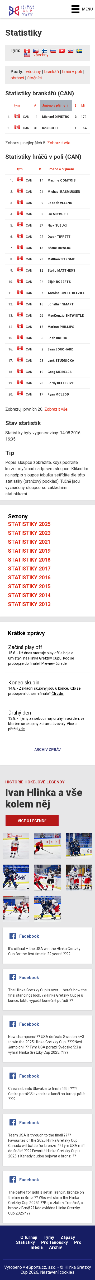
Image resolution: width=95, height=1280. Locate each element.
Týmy (49, 1237)
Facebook (29, 936)
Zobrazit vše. (56, 409)
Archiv (55, 1247)
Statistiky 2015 (29, 586)
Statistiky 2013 (29, 604)
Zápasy (67, 1237)
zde (63, 663)
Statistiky (25, 1242)
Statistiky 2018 (29, 560)
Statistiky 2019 (29, 551)
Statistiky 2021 (29, 542)
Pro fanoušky (54, 1242)
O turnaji (28, 1237)
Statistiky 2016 (29, 577)
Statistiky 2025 (29, 524)
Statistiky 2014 (29, 595)
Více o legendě (32, 821)
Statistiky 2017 (29, 568)
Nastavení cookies (57, 1272)
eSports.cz (36, 1267)
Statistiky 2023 (29, 533)
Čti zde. (57, 693)
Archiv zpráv (47, 750)
